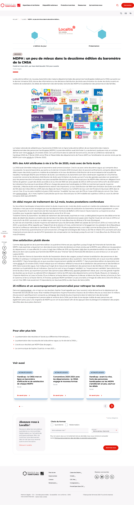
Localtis (24, 19)
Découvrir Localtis (25, 445)
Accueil (15, 19)
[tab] (19, 406)
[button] (31, 5)
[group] (67, 113)
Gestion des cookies (41, 497)
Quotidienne (59, 425)
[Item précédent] (105, 406)
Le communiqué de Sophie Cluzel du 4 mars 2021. (34, 348)
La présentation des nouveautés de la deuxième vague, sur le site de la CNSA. (45, 341)
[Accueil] (10, 5)
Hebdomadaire (74, 425)
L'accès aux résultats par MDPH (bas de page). (33, 345)
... (19, 19)
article (30, 153)
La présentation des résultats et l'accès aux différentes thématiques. (42, 337)
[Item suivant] (111, 406)
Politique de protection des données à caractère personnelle (75, 438)
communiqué (21, 194)
